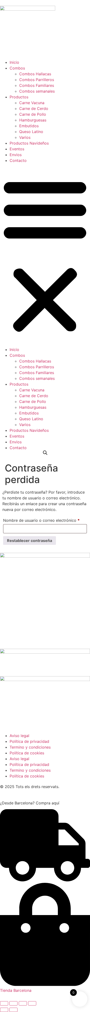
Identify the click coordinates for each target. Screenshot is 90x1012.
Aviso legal (19, 735)
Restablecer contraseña (29, 540)
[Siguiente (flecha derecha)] (13, 1010)
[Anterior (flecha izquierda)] (4, 1010)
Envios (16, 154)
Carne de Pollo (32, 114)
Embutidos (29, 125)
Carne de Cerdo (33, 108)
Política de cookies (27, 753)
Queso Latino (31, 131)
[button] (45, 255)
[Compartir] (23, 1003)
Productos (19, 97)
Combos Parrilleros (36, 79)
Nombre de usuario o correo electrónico (45, 519)
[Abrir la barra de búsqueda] (45, 453)
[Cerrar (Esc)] (32, 1003)
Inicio (14, 62)
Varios (24, 137)
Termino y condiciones (30, 747)
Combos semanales (37, 91)
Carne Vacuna (31, 102)
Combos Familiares (36, 85)
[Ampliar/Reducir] (4, 1003)
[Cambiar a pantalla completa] (13, 1003)
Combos (17, 68)
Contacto (18, 160)
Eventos (17, 148)
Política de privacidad (29, 741)
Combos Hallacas (35, 73)
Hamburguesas (32, 120)
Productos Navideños (29, 143)
